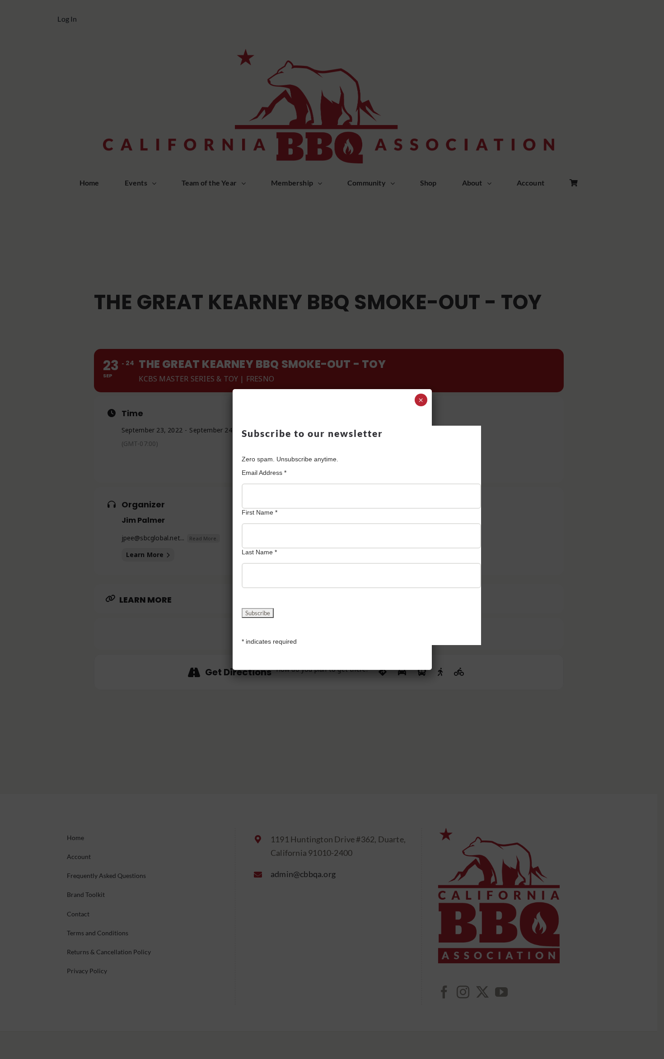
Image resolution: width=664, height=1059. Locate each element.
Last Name (259, 552)
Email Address (264, 472)
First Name (259, 512)
